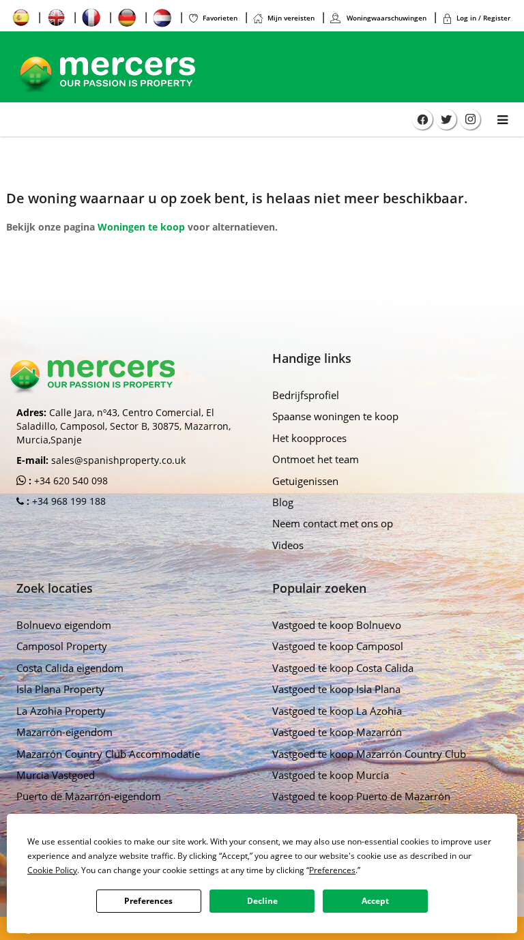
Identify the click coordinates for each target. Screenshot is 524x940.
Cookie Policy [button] (52, 870)
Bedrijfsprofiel (305, 395)
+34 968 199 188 (67, 501)
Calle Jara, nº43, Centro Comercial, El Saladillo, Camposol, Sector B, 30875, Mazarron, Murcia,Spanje (123, 426)
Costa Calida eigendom (69, 668)
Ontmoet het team (315, 459)
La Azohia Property (61, 711)
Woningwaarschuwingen (385, 18)
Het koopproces (309, 438)
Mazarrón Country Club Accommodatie (108, 754)
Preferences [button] (332, 870)
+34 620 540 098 (69, 480)
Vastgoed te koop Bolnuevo (336, 625)
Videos (288, 545)
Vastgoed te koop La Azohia (337, 711)
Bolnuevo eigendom (63, 625)
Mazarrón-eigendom (64, 732)
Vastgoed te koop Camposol (337, 646)
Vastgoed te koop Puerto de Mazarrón (361, 796)
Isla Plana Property (60, 689)
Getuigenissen (305, 481)
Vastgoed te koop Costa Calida (342, 668)
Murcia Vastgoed (55, 775)
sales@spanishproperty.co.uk (118, 460)
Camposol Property (61, 646)
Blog (282, 502)
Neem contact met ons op (332, 523)
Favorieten (220, 18)
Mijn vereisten (291, 18)
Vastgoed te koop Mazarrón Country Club (369, 754)
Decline (262, 901)
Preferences (148, 901)
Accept (375, 901)
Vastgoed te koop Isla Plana (336, 689)
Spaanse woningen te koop (335, 416)
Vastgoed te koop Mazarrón (337, 732)
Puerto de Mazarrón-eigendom (88, 796)
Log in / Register (483, 18)
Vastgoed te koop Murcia (330, 775)
